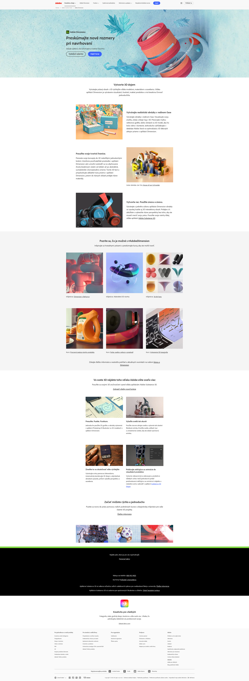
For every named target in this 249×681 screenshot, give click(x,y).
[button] (181, 3)
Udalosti (169, 644)
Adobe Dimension (84, 3)
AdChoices (192, 677)
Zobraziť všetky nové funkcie (124, 389)
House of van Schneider (151, 185)
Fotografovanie (58, 638)
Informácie (170, 638)
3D (55, 649)
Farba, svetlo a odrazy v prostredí (121, 352)
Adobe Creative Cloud (67, 7)
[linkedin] (80, 678)
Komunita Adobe (143, 641)
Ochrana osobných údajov (130, 677)
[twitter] (77, 678)
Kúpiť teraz (95, 54)
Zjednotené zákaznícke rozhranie (90, 641)
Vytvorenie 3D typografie (159, 352)
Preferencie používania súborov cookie (159, 677)
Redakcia (169, 646)
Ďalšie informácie (124, 514)
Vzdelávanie (114, 636)
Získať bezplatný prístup (151, 590)
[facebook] (70, 678)
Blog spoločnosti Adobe (173, 665)
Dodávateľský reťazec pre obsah (90, 638)
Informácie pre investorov (173, 651)
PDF (55, 646)
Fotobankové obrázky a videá (61, 654)
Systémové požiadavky (109, 3)
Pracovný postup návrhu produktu (82, 352)
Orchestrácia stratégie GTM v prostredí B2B (93, 646)
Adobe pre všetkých (172, 662)
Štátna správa (114, 641)
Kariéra (169, 641)
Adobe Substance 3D (147, 218)
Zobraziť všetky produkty (60, 657)
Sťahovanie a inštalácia (144, 638)
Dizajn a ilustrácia (58, 641)
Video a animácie (58, 644)
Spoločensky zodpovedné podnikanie (176, 649)
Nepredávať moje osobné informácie (178, 677)
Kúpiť (156, 3)
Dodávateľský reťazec (172, 654)
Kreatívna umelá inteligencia (61, 636)
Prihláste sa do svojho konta (174, 636)
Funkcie (95, 3)
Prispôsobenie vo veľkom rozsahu (91, 636)
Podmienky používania (142, 677)
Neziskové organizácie (116, 638)
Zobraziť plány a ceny (124, 623)
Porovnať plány (124, 559)
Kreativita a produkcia (88, 644)
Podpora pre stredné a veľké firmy (147, 646)
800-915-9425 (131, 576)
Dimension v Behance (82, 297)
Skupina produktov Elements (61, 651)
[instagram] (73, 678)
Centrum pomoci (143, 636)
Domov (57, 7)
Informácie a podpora (124, 3)
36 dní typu (158, 297)
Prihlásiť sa (188, 3)
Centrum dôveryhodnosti (173, 657)
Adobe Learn (142, 644)
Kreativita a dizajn (69, 3)
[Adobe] (58, 3)
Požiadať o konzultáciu (128, 580)
